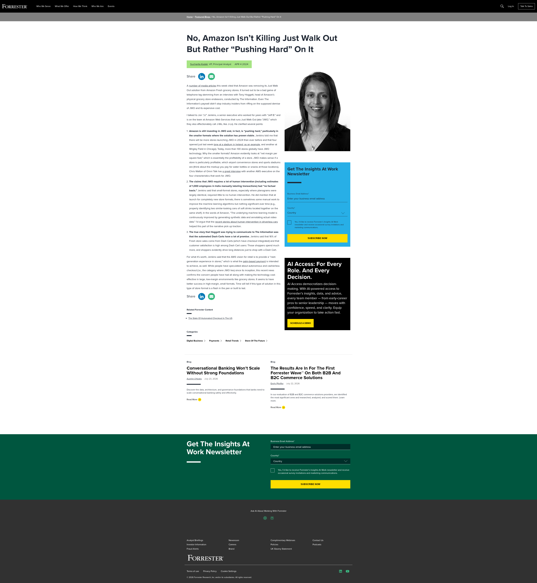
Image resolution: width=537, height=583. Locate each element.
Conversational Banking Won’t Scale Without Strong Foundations (223, 370)
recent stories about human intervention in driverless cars (246, 222)
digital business (195, 340)
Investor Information (196, 544)
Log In (511, 6)
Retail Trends (232, 340)
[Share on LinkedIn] (201, 76)
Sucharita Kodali (199, 64)
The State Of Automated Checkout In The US (210, 318)
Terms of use (193, 571)
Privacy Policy (210, 571)
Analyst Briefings (195, 540)
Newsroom (234, 540)
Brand (231, 548)
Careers (232, 544)
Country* (291, 208)
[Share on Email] (211, 76)
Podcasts (317, 544)
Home (190, 16)
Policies (274, 544)
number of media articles (202, 86)
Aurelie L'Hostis (194, 378)
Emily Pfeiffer (277, 383)
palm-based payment (254, 261)
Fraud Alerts (193, 548)
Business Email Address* (298, 193)
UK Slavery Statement (281, 548)
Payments (214, 340)
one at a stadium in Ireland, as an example (237, 144)
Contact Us (318, 540)
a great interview (231, 171)
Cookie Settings (228, 571)
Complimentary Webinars (283, 540)
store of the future (255, 340)
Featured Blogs (203, 16)
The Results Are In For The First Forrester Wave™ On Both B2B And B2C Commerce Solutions (306, 373)
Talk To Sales (526, 6)
